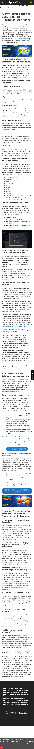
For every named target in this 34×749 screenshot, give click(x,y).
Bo (2, 102)
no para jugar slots (9, 102)
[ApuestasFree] (16, 2)
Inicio (1, 6)
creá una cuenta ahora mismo (20, 39)
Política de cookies (22, 741)
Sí (1, 747)
